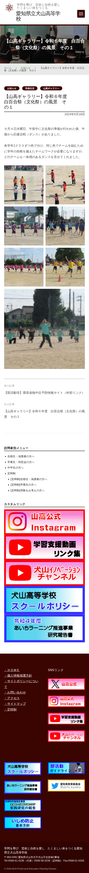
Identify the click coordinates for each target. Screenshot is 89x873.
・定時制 (10, 709)
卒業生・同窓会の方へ (20, 462)
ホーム (8, 68)
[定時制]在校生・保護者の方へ (29, 479)
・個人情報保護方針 (18, 675)
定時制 (11, 473)
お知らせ (26, 68)
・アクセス (12, 698)
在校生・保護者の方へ (20, 456)
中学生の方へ (15, 467)
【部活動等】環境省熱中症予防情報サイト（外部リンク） (44, 392)
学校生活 (29, 88)
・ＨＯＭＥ (12, 670)
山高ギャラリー (51, 88)
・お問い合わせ (15, 692)
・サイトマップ (15, 703)
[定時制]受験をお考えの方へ (27, 490)
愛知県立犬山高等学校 (38, 15)
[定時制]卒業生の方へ (23, 484)
